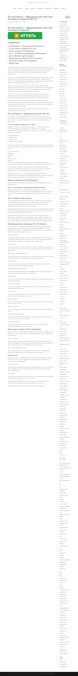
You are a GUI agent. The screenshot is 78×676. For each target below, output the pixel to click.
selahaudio (62, 568)
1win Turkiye (62, 149)
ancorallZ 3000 (63, 213)
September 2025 (63, 84)
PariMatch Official (64, 527)
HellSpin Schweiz (63, 376)
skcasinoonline (63, 578)
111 (60, 134)
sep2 (60, 575)
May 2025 (61, 93)
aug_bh (61, 224)
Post (60, 548)
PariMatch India (63, 521)
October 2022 (62, 114)
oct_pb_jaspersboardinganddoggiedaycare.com (64, 476)
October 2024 (62, 110)
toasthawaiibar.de (64, 608)
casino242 (62, 299)
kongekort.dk (62, 397)
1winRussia (62, 158)
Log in (61, 659)
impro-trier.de (63, 379)
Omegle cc (62, 501)
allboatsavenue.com (64, 211)
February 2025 (63, 100)
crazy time (62, 317)
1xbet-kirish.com (63, 174)
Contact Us (56, 8)
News (24, 22)
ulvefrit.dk (62, 612)
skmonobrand (63, 580)
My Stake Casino (63, 441)
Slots (60, 585)
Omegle (61, 499)
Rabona (61, 555)
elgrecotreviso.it (63, 353)
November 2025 (63, 79)
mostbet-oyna (62, 435)
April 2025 (62, 96)
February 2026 (63, 72)
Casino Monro (63, 287)
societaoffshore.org (64, 590)
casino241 (62, 296)
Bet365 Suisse (63, 258)
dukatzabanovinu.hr (64, 344)
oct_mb (61, 472)
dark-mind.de (62, 331)
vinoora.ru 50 (62, 628)
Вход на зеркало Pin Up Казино (21, 51)
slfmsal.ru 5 (62, 582)
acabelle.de (62, 206)
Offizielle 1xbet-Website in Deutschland (63, 491)
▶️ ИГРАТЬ (25, 35)
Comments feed (63, 664)
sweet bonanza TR (64, 601)
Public (61, 550)
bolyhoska (62, 269)
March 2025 (62, 98)
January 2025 (62, 103)
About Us (20, 8)
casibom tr (62, 282)
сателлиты (62, 647)
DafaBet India (62, 329)
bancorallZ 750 (63, 249)
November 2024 (63, 107)
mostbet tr (62, 424)
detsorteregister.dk (64, 338)
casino (61, 285)
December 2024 (63, 105)
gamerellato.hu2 (63, 367)
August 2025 (62, 86)
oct (60, 461)
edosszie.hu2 (62, 349)
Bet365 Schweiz (63, 255)
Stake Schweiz (63, 598)
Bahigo (61, 233)
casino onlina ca (63, 289)
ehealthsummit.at (64, 351)
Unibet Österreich (64, 619)
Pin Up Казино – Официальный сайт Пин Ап (26, 46)
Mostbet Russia (63, 422)
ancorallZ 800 (62, 215)
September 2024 (63, 112)
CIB (60, 313)
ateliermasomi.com (64, 222)
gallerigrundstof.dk (64, 358)
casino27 (61, 303)
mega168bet (62, 406)
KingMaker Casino (64, 395)
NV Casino (62, 455)
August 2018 (62, 117)
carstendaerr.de (63, 280)
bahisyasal (62, 244)
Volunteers (40, 8)
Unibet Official (63, 617)
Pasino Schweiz (63, 534)
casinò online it (63, 294)
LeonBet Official (63, 399)
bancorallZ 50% (63, 246)
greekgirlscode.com (64, 372)
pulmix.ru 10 (62, 553)
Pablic (61, 518)
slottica (61, 587)
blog (60, 267)
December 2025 (63, 77)
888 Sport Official (63, 197)
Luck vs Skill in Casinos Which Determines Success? (64, 25)
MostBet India (63, 419)
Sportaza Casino (63, 592)
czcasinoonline (63, 322)
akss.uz (61, 208)
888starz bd (62, 199)
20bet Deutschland (64, 182)
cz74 (60, 320)
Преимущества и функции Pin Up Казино (25, 58)
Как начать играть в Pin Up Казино (23, 60)
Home (14, 8)
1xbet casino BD (63, 161)
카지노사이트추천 (63, 653)
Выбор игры (14, 63)
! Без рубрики (63, 123)
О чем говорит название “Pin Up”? (22, 48)
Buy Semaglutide (63, 278)
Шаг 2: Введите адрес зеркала (21, 56)
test (60, 605)
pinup (12, 333)
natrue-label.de (63, 448)
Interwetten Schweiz (64, 381)
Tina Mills (11, 22)
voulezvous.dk (63, 631)
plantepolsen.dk (63, 546)
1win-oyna (62, 154)
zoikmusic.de (62, 639)
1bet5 (60, 138)
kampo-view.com (63, 383)
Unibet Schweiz (63, 622)
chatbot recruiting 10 (64, 310)
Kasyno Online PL (63, 386)
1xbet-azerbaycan (64, 167)
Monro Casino (63, 413)
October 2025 (62, 82)
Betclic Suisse (62, 260)
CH (60, 306)
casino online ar (63, 292)
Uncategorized (63, 615)
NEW (60, 450)
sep (60, 571)
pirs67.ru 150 (62, 541)
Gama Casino (62, 360)
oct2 (60, 487)
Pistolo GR (62, 543)
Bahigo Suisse (63, 238)
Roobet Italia (62, 562)
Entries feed (62, 662)
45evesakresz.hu (63, 190)
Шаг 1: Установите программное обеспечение (27, 53)
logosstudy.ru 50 (63, 402)
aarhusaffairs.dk (63, 204)
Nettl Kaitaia (50, 674)
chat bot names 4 (63, 308)
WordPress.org (63, 666)
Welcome (61, 633)
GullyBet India (63, 374)
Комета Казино (63, 644)
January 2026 (62, 75)
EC (60, 346)
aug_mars (61, 226)
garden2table (62, 369)
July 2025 (61, 89)
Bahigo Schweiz (63, 235)
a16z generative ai (64, 201)
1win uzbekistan (63, 151)
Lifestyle (33, 8)
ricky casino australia (64, 560)
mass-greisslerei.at (64, 404)
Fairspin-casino (63, 356)
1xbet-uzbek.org (63, 180)
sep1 (60, 573)
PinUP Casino (62, 539)
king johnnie (62, 392)
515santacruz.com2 (64, 192)
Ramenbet (62, 557)
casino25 (61, 301)
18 (60, 136)
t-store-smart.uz (63, 603)
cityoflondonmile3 (64, 315)
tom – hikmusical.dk (64, 610)
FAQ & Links (48, 8)
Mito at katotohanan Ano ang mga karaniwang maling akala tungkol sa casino (64, 49)
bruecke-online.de (64, 275)
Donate (63, 8)
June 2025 (62, 91)
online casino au (63, 504)
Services (27, 8)
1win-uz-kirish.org (64, 156)
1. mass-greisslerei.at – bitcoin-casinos (63, 129)
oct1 (60, 484)
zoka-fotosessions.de (64, 642)
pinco (60, 536)
